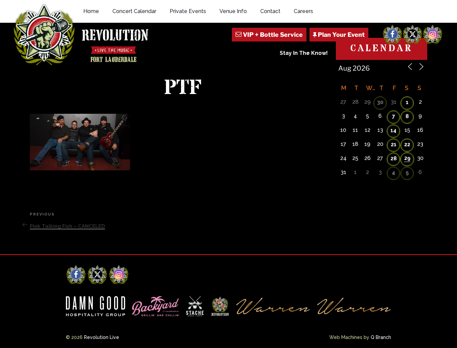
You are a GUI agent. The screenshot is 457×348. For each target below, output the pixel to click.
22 (407, 144)
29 (407, 158)
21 (393, 144)
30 (380, 102)
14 (393, 130)
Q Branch (381, 337)
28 (393, 158)
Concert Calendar (134, 11)
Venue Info (233, 11)
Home (91, 11)
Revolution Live (101, 337)
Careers (303, 11)
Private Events (188, 11)
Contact (270, 11)
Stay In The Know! (304, 53)
